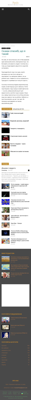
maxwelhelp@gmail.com (20, 387)
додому (3, 45)
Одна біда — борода (16, 223)
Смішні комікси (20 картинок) (19, 317)
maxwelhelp (4, 170)
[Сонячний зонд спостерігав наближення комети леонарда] (6, 194)
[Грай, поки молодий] (6, 115)
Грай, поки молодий (16, 113)
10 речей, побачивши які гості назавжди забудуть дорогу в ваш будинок (20, 240)
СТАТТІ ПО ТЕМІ (7, 109)
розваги (8, 48)
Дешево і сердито (9, 168)
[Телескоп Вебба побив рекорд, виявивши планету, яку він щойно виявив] (6, 233)
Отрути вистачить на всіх (18, 136)
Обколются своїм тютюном (19, 151)
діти (19, 393)
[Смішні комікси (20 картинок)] (6, 319)
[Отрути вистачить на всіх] (6, 138)
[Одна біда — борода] (6, 225)
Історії (8, 45)
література (24, 392)
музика (10, 393)
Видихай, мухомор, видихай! (19, 121)
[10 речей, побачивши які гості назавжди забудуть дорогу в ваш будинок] (6, 241)
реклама (13, 45)
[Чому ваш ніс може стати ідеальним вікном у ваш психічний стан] (6, 202)
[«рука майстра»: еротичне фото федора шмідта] (6, 217)
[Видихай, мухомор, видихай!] (6, 122)
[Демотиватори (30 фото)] (6, 327)
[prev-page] (3, 159)
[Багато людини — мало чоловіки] (6, 145)
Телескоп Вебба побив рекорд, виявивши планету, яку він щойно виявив (20, 232)
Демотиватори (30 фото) (18, 325)
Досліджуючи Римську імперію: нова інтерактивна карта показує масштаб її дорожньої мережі (20, 266)
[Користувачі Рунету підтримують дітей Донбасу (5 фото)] (6, 210)
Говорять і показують (17, 128)
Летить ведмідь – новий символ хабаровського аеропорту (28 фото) (20, 186)
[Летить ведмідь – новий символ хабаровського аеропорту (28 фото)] (6, 186)
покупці (15, 393)
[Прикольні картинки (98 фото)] (6, 335)
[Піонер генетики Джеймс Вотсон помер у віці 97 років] (6, 275)
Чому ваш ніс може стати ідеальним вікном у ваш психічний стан (20, 201)
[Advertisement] (15, 27)
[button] (2, 9)
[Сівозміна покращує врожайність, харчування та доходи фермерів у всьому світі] (6, 259)
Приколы (5, 392)
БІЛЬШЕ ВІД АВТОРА (18, 109)
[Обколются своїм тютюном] (6, 153)
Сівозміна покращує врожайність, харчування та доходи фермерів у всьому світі (20, 258)
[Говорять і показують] (6, 130)
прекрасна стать (17, 392)
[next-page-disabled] (5, 159)
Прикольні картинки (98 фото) (19, 333)
